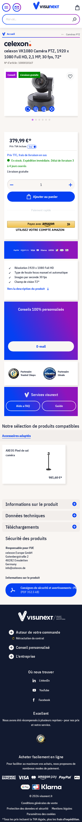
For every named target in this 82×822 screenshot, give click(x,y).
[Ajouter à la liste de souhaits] (70, 76)
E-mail (41, 346)
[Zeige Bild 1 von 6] (32, 120)
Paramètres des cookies (41, 814)
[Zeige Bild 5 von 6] (46, 120)
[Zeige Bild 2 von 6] (36, 120)
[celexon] (41, 43)
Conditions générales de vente (39, 803)
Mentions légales (62, 808)
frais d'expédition (68, 819)
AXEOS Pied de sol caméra (17, 453)
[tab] (16, 435)
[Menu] (6, 7)
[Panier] (77, 7)
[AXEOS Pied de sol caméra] (49, 461)
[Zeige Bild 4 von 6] (43, 120)
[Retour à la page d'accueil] (41, 7)
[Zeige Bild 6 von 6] (49, 120)
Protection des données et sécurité (27, 808)
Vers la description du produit (26, 289)
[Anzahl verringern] (11, 184)
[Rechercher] (74, 19)
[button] (41, 226)
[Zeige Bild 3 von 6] (39, 120)
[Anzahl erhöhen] (70, 184)
